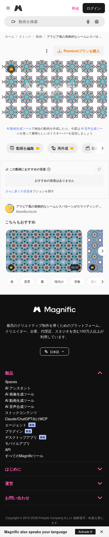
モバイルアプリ (17, 443)
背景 (27, 281)
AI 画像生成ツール (19, 393)
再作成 (59, 149)
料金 (75, 8)
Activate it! (85, 531)
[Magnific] (54, 310)
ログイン (94, 8)
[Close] (102, 532)
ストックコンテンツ (21, 412)
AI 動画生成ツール (19, 128)
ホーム (9, 36)
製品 (9, 373)
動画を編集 (22, 149)
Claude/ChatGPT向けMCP (26, 418)
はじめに (13, 469)
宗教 (77, 281)
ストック (25, 36)
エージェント (19, 424)
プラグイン (18, 431)
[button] (54, 351)
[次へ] (102, 148)
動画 (39, 36)
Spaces (11, 381)
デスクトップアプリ (25, 437)
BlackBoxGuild (26, 211)
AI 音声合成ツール (19, 406)
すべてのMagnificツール (24, 455)
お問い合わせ (17, 498)
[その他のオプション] (47, 51)
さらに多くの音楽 (17, 191)
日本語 (54, 351)
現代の (59, 281)
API (8, 449)
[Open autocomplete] (11, 22)
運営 (9, 483)
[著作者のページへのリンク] (9, 209)
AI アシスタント (18, 387)
